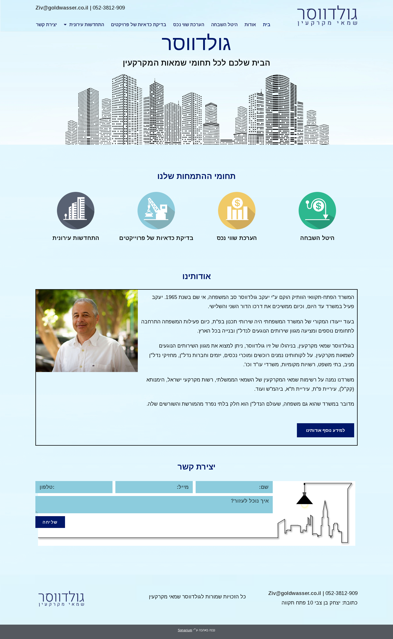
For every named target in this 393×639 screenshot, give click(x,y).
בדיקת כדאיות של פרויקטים (138, 24)
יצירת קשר (46, 24)
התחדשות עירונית (86, 24)
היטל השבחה (224, 24)
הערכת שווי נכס (188, 24)
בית (266, 24)
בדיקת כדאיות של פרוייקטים (156, 238)
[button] (325, 430)
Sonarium (185, 630)
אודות (250, 24)
